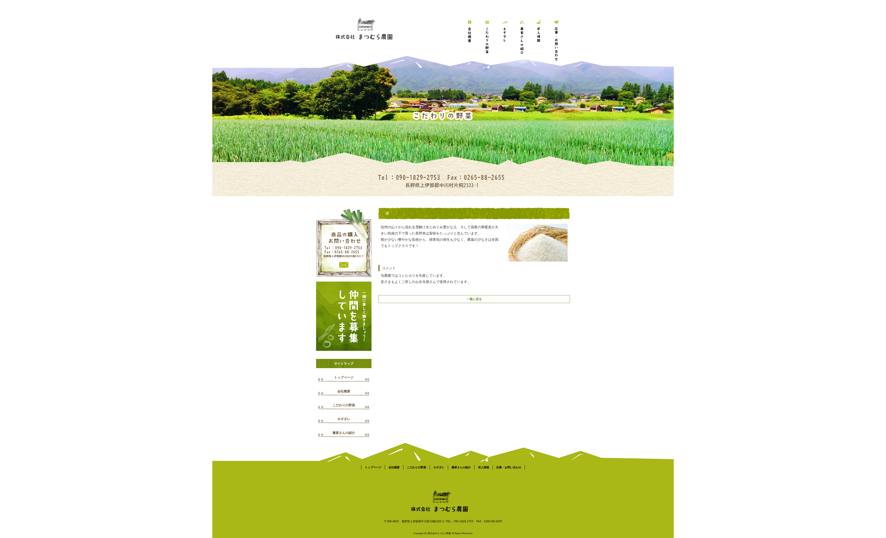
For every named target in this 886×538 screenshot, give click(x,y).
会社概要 (474, 33)
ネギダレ (509, 33)
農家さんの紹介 (526, 33)
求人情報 (544, 33)
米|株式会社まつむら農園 (241, 2)
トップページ (343, 377)
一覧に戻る (474, 299)
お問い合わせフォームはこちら (343, 242)
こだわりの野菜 (492, 33)
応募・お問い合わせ (561, 33)
